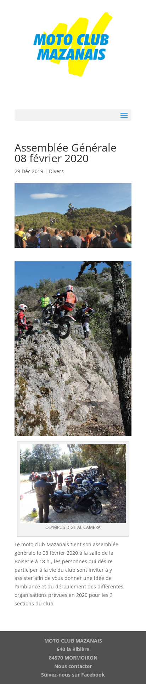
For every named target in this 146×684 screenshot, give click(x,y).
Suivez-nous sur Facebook (73, 674)
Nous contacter (73, 666)
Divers (56, 171)
